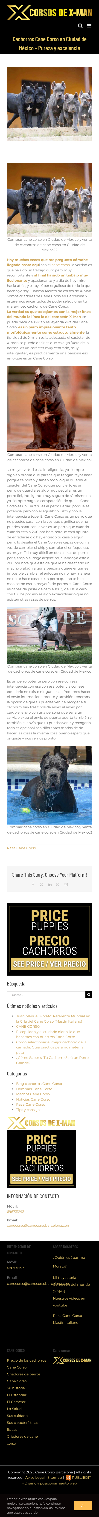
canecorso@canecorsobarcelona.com (38, 1225)
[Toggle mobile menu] (89, 25)
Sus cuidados (18, 1415)
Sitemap (54, 1477)
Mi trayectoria (64, 1277)
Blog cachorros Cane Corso (39, 1083)
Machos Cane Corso (33, 1094)
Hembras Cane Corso (34, 1089)
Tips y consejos (28, 1109)
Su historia (16, 1388)
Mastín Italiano (65, 1322)
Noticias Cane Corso (33, 1099)
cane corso (61, 265)
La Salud (14, 1409)
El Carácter (16, 1402)
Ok (83, 1506)
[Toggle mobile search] (80, 25)
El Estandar (16, 1395)
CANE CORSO (28, 1026)
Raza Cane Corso (21, 848)
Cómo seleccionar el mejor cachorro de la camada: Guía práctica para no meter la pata (51, 1047)
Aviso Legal (35, 1477)
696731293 (15, 1211)
